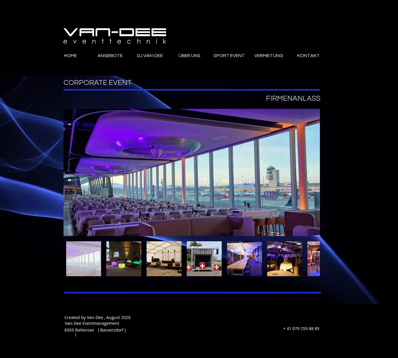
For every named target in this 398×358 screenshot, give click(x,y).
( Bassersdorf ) (112, 330)
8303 (69, 330)
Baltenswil (84, 332)
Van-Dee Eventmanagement (88, 323)
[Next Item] (310, 172)
